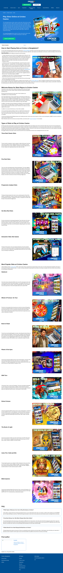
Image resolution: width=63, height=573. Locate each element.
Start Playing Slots (9, 38)
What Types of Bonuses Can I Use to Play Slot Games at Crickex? (19, 509)
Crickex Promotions (33, 118)
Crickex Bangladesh (8, 33)
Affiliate (52, 7)
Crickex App (6, 7)
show (25, 45)
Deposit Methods (46, 7)
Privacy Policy (3, 558)
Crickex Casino (13, 7)
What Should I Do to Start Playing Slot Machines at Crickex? (17, 527)
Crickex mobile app (35, 80)
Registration (24, 7)
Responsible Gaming (5, 560)
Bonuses (39, 7)
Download (36, 4)
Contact (31, 8)
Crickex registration (26, 50)
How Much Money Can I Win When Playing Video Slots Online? (18, 518)
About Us (57, 7)
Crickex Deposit (27, 69)
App (20, 569)
